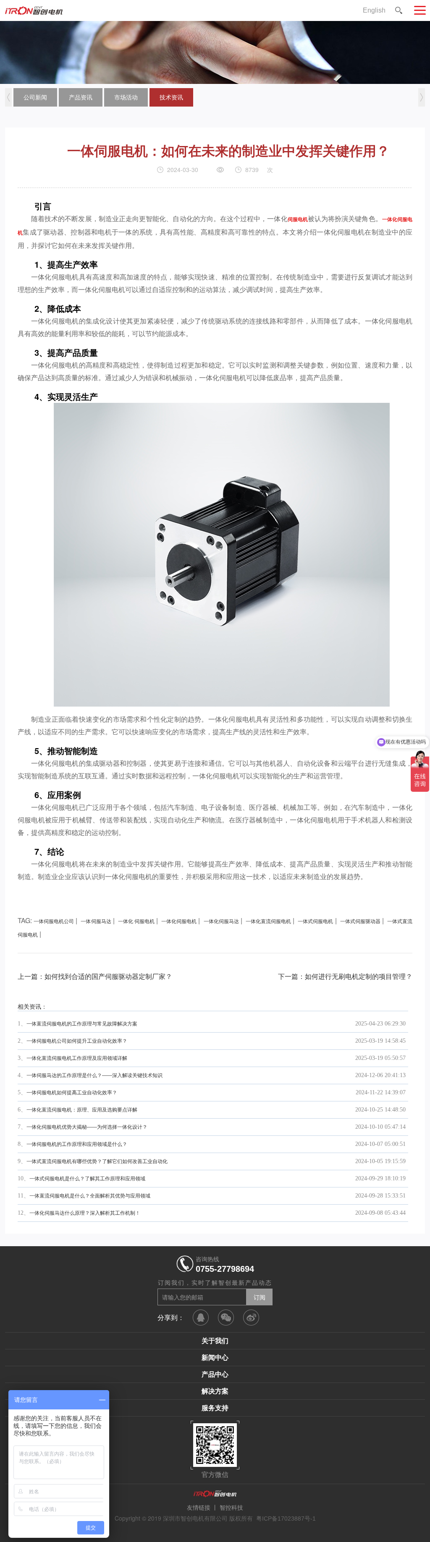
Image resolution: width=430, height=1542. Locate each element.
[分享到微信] (226, 1317)
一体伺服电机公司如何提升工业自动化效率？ (76, 1041)
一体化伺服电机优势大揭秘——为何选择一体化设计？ (86, 1127)
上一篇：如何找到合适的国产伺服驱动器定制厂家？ (95, 976)
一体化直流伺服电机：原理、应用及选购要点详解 (81, 1110)
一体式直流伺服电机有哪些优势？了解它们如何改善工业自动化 (97, 1161)
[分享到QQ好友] (201, 1317)
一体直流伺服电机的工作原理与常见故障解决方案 (81, 1024)
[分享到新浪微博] (251, 1317)
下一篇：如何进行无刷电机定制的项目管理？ (345, 976)
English (374, 10)
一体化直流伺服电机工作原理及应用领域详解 (76, 1058)
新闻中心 (215, 1357)
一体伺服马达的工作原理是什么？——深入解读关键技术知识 (94, 1075)
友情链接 (198, 1507)
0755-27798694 (225, 1268)
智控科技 (231, 1507)
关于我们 (215, 1340)
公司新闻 (35, 97)
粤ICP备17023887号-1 (286, 1518)
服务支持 (215, 1408)
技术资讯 (171, 97)
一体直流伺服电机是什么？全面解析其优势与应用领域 (89, 1196)
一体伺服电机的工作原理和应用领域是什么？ (76, 1144)
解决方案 (215, 1391)
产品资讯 (80, 97)
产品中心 (215, 1374)
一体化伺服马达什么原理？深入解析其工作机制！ (84, 1213)
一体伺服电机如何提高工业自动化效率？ (71, 1093)
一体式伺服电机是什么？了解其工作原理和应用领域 (87, 1179)
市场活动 (126, 97)
